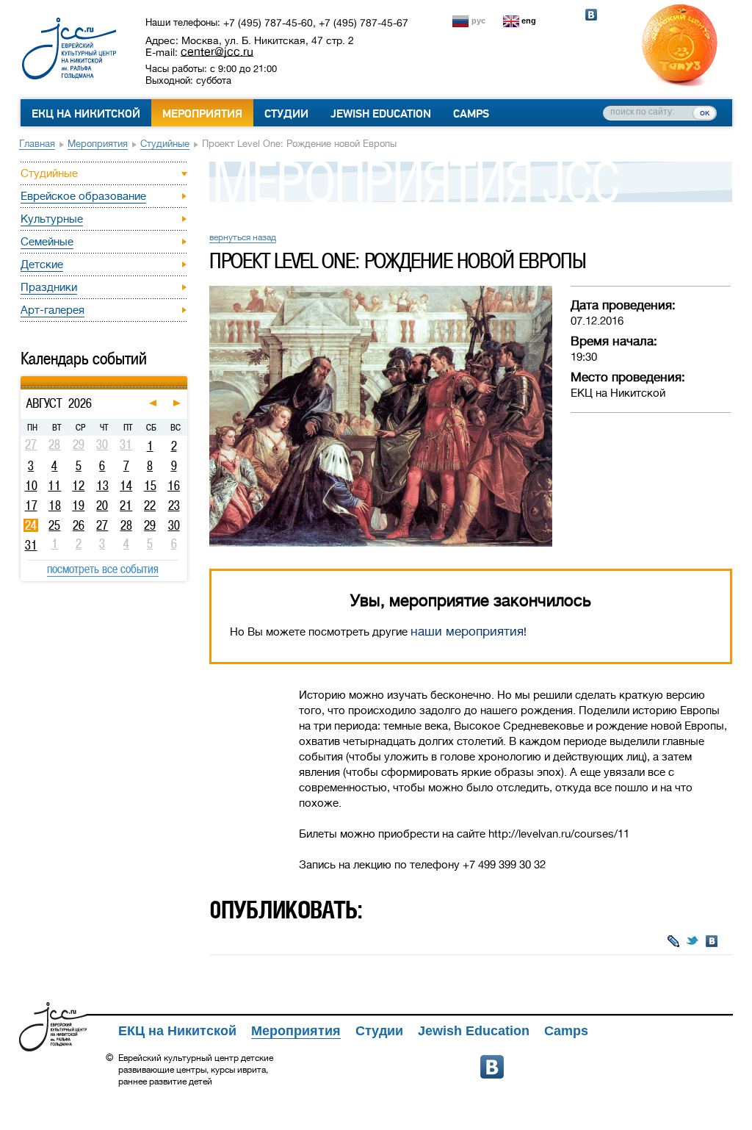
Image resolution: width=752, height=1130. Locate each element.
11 (54, 485)
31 (31, 545)
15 (150, 485)
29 (150, 525)
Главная (37, 143)
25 (54, 525)
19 (78, 505)
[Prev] (22, 378)
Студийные (164, 143)
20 (102, 505)
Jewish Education (380, 114)
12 (78, 485)
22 (150, 505)
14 (126, 485)
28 (126, 525)
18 (54, 505)
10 (31, 485)
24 (31, 525)
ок (704, 112)
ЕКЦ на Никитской (86, 114)
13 (102, 485)
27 (102, 525)
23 (174, 505)
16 (173, 485)
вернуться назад (242, 237)
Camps (471, 114)
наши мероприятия (467, 631)
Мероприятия (202, 114)
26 (78, 525)
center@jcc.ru (217, 51)
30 (174, 525)
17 (31, 505)
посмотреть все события (103, 568)
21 (126, 505)
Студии (286, 114)
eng (528, 20)
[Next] (185, 378)
